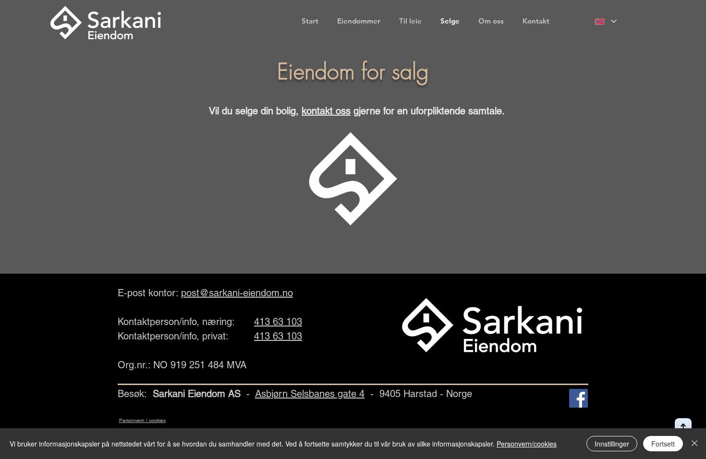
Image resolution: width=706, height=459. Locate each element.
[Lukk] (694, 443)
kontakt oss (326, 111)
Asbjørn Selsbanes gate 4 (310, 393)
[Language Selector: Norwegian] (605, 21)
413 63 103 (278, 321)
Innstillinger (612, 443)
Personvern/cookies (527, 443)
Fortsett (663, 443)
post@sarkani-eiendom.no (237, 293)
